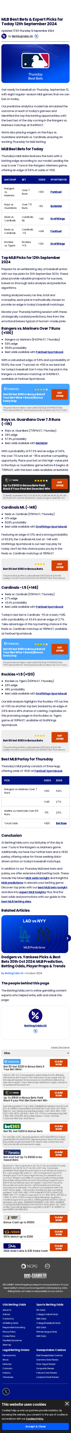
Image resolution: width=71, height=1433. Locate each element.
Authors (6, 1314)
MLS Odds (41, 1327)
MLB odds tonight (37, 878)
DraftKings (57, 218)
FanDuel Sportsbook (49, 352)
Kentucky (7, 1364)
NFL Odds (40, 1309)
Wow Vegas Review (45, 1364)
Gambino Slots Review (47, 1359)
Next (67, 938)
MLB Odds (41, 1336)
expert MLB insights (32, 892)
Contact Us (8, 1318)
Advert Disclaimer (60, 1047)
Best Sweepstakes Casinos (49, 1355)
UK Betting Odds (10, 1323)
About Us (7, 1309)
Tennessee (8, 1377)
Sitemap (7, 1344)
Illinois (5, 1359)
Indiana (7, 1372)
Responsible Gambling (14, 1327)
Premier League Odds (46, 1331)
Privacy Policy (9, 1331)
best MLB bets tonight (52, 887)
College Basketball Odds (48, 1323)
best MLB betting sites (16, 902)
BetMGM (56, 206)
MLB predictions (12, 883)
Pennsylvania (9, 1355)
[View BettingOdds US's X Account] (36, 36)
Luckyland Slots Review (47, 1377)
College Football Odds (47, 1314)
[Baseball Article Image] (34, 934)
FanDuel (56, 192)
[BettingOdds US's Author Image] (35, 1016)
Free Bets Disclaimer (12, 1340)
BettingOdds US (22, 36)
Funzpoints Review (45, 1368)
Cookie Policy (9, 1336)
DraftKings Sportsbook (51, 527)
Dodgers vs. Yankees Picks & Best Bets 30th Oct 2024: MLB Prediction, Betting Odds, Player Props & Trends (33, 961)
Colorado (7, 1368)
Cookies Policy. (35, 1418)
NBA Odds (41, 1318)
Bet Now (61, 823)
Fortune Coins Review (46, 1372)
